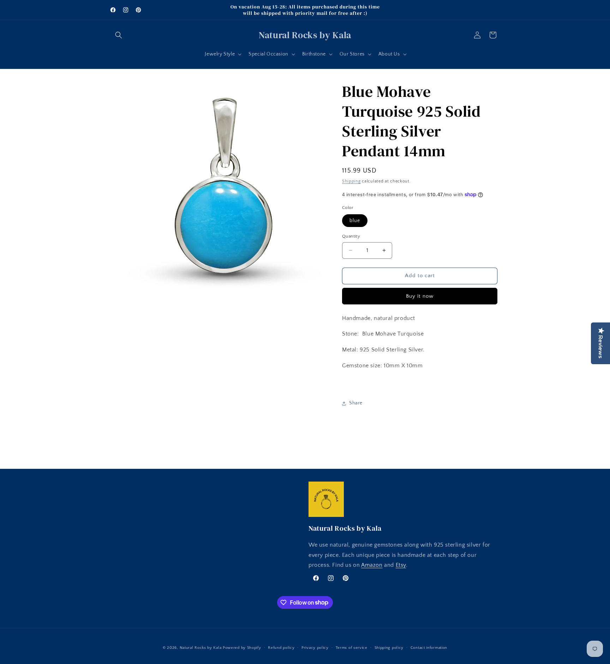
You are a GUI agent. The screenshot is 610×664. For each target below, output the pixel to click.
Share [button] (356, 403)
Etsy (401, 565)
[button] (118, 35)
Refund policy (281, 647)
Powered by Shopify (242, 648)
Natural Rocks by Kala (201, 648)
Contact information (429, 647)
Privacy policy (315, 647)
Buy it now (419, 296)
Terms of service (351, 647)
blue (354, 220)
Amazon (372, 565)
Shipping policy (389, 647)
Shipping (351, 181)
